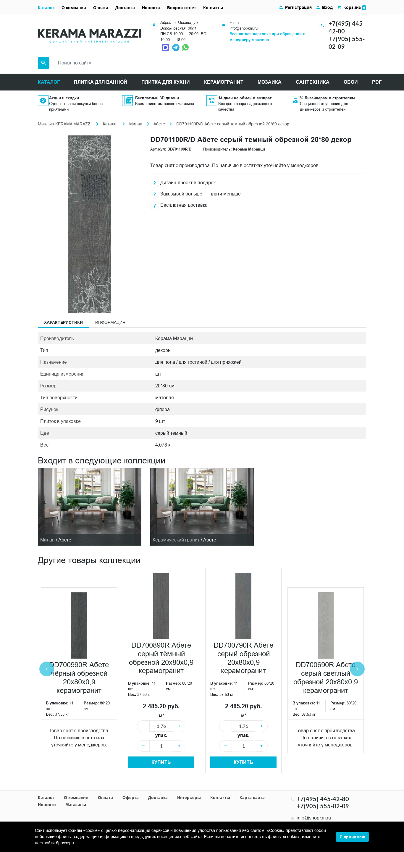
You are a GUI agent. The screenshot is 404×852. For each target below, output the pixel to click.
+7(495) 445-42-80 (323, 798)
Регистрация (298, 7)
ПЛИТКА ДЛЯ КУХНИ (165, 82)
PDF (377, 82)
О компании (74, 7)
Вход (327, 7)
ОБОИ (351, 82)
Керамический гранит (176, 539)
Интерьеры (189, 797)
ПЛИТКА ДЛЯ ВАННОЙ (100, 82)
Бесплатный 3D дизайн (157, 98)
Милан (135, 124)
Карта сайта (252, 797)
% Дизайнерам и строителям (327, 98)
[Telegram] (176, 47)
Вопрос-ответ (181, 7)
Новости (151, 7)
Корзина (354, 7)
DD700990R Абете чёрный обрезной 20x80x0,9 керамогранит (79, 677)
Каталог (46, 7)
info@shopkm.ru (244, 28)
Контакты (213, 7)
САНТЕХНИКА (312, 82)
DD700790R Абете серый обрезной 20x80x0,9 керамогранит (243, 658)
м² (161, 715)
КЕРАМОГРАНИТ (223, 82)
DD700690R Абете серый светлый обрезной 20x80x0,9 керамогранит (325, 677)
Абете (159, 124)
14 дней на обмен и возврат (245, 98)
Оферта (130, 797)
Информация (110, 322)
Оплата (100, 7)
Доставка (125, 7)
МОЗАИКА (270, 82)
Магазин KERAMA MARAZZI (65, 124)
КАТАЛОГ (49, 82)
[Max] (166, 47)
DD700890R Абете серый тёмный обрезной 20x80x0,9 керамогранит (161, 658)
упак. (161, 735)
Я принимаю (352, 837)
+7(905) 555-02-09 (323, 805)
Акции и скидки (64, 98)
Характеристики (63, 322)
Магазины (75, 804)
